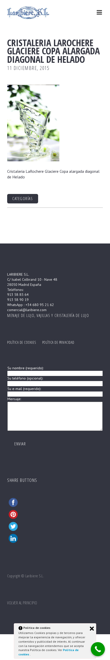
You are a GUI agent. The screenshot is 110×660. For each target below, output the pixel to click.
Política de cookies (21, 342)
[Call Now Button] (98, 649)
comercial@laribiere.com (27, 310)
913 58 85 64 (18, 294)
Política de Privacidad (58, 342)
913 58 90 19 (18, 299)
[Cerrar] (92, 629)
